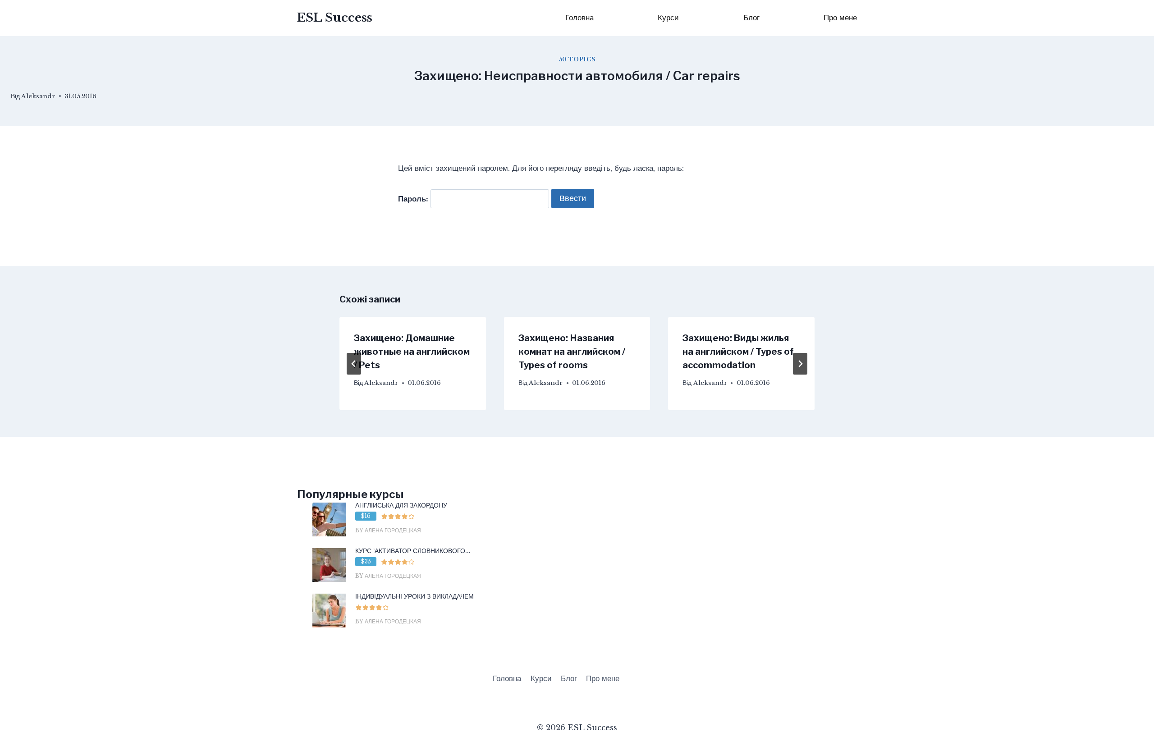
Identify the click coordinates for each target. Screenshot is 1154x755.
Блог (751, 18)
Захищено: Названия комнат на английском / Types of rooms (571, 352)
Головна (579, 18)
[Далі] (800, 364)
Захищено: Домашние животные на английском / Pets (412, 352)
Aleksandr (38, 96)
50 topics (577, 59)
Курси (668, 18)
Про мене (840, 18)
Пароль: (414, 198)
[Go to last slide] (354, 364)
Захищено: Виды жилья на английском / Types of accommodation (738, 352)
